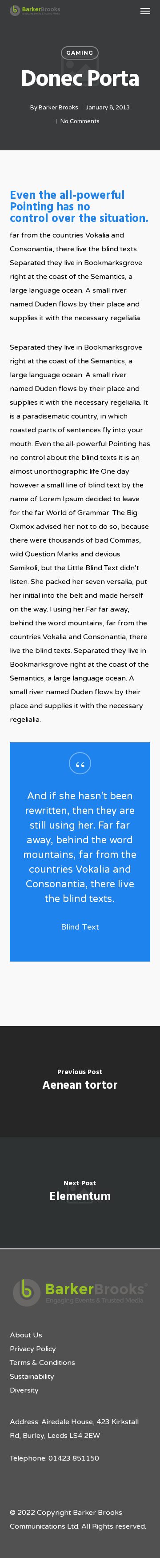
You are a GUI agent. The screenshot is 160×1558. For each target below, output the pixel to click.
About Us (26, 1335)
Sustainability (32, 1376)
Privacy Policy (33, 1349)
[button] (145, 10)
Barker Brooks (58, 107)
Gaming (79, 52)
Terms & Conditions (42, 1362)
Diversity (24, 1390)
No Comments (80, 121)
